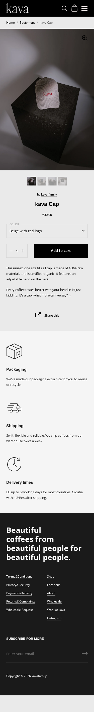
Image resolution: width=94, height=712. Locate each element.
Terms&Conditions (19, 576)
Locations (53, 585)
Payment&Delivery (19, 593)
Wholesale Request (19, 610)
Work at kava (56, 610)
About (51, 593)
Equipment (27, 22)
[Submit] (85, 655)
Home (10, 22)
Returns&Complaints (20, 601)
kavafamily (39, 676)
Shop (50, 576)
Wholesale (54, 601)
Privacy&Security (18, 585)
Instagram (54, 618)
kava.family (49, 194)
